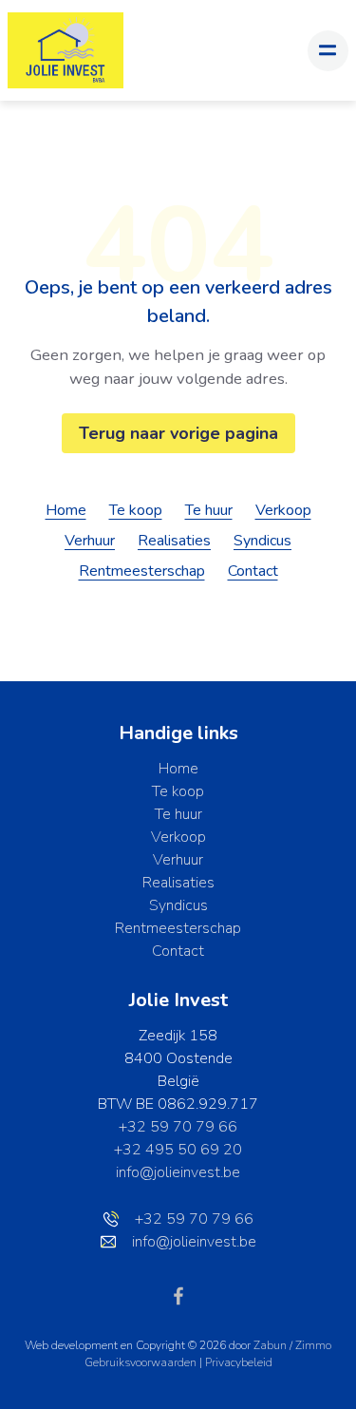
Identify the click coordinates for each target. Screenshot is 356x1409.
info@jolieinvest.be (178, 1172)
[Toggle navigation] (328, 50)
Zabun (270, 1345)
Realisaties (174, 540)
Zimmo (313, 1345)
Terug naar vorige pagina (178, 433)
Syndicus (262, 540)
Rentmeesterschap (142, 571)
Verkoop (283, 510)
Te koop (135, 510)
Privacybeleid (238, 1362)
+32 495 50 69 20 (178, 1149)
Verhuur (90, 540)
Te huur (209, 510)
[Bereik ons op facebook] (178, 1295)
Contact (253, 571)
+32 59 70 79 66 (178, 1126)
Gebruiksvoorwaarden (141, 1362)
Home (66, 510)
